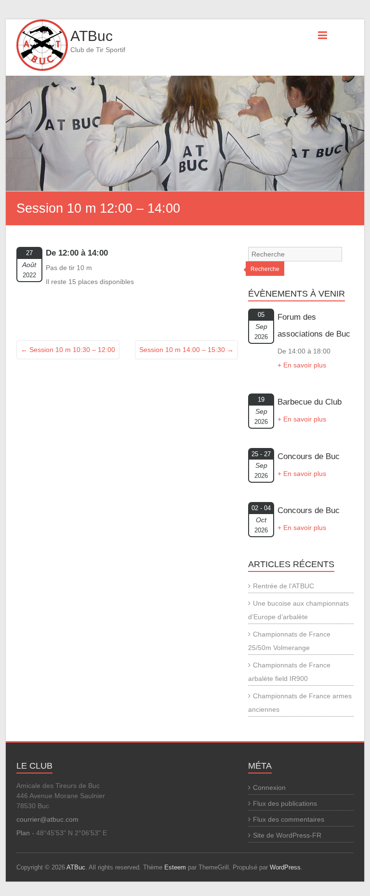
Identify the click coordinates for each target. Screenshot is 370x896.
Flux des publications (285, 803)
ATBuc (91, 36)
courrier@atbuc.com (47, 819)
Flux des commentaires (288, 819)
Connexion (269, 787)
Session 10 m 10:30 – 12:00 (68, 349)
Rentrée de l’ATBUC (283, 586)
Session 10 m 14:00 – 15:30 (186, 349)
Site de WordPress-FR (287, 835)
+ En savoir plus (302, 365)
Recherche (265, 269)
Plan (23, 833)
